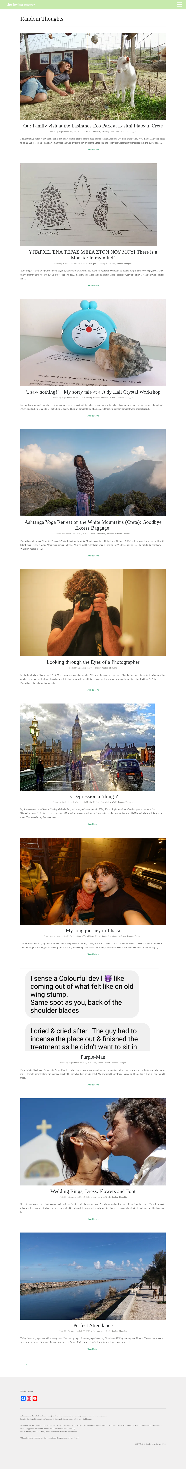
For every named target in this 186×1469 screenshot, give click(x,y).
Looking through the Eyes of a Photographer (93, 662)
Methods (110, 534)
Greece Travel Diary (92, 132)
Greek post (92, 263)
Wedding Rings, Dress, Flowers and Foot (93, 1191)
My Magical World (109, 398)
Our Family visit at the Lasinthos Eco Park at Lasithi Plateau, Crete (93, 126)
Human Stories (101, 936)
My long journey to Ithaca (93, 930)
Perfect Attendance (93, 1325)
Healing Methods (93, 398)
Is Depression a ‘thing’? (93, 796)
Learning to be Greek (111, 132)
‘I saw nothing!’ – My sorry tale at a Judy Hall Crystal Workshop (93, 392)
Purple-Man (93, 1057)
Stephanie (63, 132)
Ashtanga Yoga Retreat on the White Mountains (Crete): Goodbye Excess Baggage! (93, 525)
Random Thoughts (128, 132)
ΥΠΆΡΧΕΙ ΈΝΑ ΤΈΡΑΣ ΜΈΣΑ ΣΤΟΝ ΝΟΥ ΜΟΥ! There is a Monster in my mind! (93, 255)
